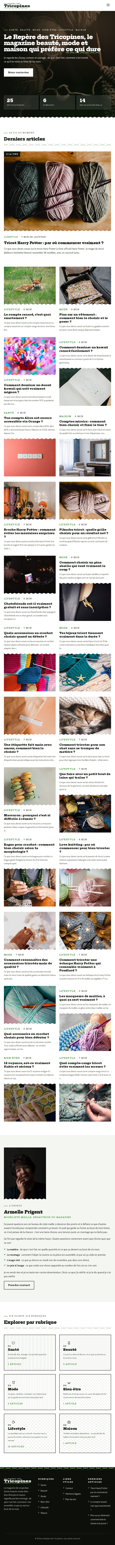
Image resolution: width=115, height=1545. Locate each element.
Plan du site (70, 1499)
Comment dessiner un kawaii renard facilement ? (83, 349)
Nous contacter (18, 72)
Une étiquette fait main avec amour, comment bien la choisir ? (28, 748)
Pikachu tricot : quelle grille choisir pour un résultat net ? (83, 531)
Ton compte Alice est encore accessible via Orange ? (28, 419)
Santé (43, 1485)
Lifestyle (45, 1507)
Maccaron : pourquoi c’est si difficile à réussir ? (27, 817)
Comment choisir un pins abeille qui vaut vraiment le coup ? (82, 566)
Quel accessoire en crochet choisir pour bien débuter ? (26, 1035)
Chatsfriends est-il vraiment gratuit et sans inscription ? (28, 605)
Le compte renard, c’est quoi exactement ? (27, 316)
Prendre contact (19, 1285)
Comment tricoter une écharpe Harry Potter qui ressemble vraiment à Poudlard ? (80, 965)
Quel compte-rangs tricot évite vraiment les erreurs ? (82, 1064)
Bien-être (45, 1502)
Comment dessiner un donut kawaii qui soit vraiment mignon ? (27, 388)
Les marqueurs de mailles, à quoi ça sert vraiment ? (82, 998)
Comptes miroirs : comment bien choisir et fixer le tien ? (83, 423)
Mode (43, 1496)
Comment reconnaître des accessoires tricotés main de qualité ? (28, 963)
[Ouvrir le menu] (108, 5)
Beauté (44, 1490)
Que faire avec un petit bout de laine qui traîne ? (85, 775)
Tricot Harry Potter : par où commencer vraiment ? (53, 243)
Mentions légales (73, 1494)
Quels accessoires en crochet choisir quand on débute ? (28, 634)
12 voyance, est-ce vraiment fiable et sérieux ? (27, 1064)
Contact (69, 1488)
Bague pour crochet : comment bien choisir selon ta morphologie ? (29, 848)
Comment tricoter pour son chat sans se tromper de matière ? (82, 748)
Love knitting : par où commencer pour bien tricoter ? (84, 848)
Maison (44, 1513)
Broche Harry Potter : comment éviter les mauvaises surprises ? (30, 533)
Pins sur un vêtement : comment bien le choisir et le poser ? (83, 318)
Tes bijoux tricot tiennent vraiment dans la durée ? (81, 634)
